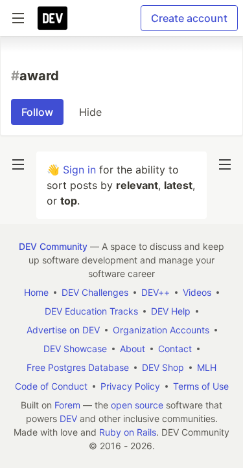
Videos (197, 292)
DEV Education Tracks (91, 311)
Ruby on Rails (127, 432)
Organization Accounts (161, 329)
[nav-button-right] (225, 164)
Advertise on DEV (63, 329)
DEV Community (53, 246)
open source (137, 404)
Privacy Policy (130, 386)
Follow (37, 112)
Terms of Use (201, 386)
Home (36, 292)
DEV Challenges (95, 292)
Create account (189, 18)
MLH (206, 367)
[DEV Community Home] (52, 18)
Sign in (79, 169)
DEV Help (171, 311)
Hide (90, 112)
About (132, 348)
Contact (175, 348)
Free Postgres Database (78, 367)
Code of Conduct (51, 386)
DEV (68, 418)
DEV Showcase (75, 348)
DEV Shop (163, 367)
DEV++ (155, 292)
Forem (67, 404)
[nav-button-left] (18, 164)
